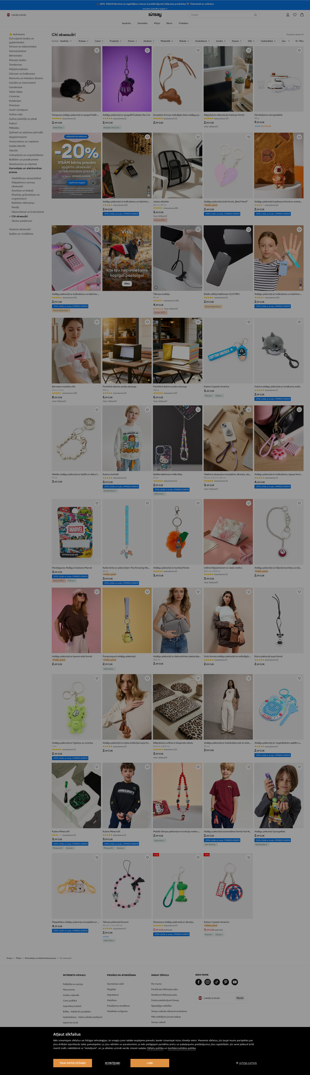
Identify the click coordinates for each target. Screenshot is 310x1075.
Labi (150, 1063)
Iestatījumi (112, 1063)
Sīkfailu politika (155, 1048)
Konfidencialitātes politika (182, 1048)
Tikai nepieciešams (73, 1063)
